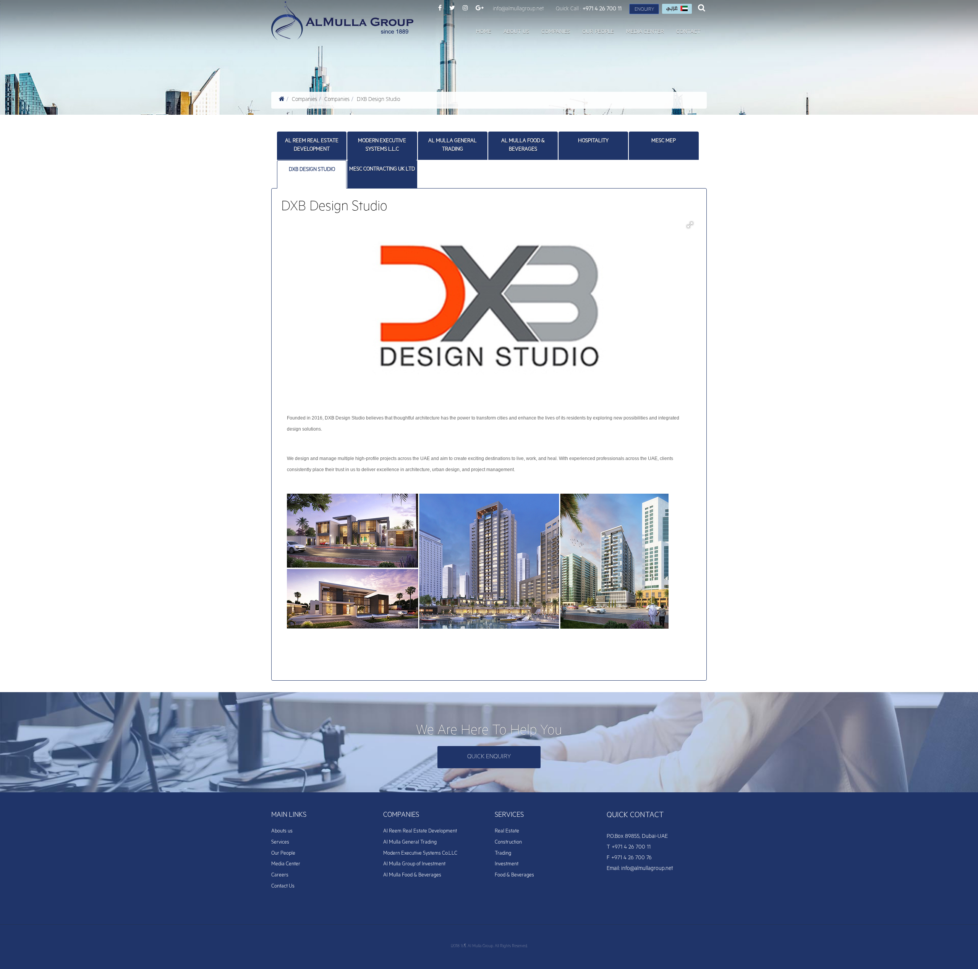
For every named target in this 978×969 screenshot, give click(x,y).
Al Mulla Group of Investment (414, 864)
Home (483, 32)
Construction (508, 842)
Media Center (645, 32)
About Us (516, 32)
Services (280, 842)
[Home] (282, 100)
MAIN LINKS (288, 815)
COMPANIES (401, 815)
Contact (688, 32)
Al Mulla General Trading (452, 145)
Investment (506, 864)
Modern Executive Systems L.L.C (382, 145)
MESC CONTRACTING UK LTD (382, 169)
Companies (555, 32)
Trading (503, 854)
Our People (598, 32)
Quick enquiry (489, 757)
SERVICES (509, 815)
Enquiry (644, 10)
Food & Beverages (514, 875)
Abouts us (282, 831)
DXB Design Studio (378, 100)
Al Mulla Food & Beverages (523, 145)
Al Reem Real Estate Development (311, 145)
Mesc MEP (663, 141)
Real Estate (507, 831)
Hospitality (593, 141)
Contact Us (283, 886)
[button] (690, 225)
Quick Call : (589, 10)
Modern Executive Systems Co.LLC (420, 854)
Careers (279, 875)
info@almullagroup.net (518, 10)
